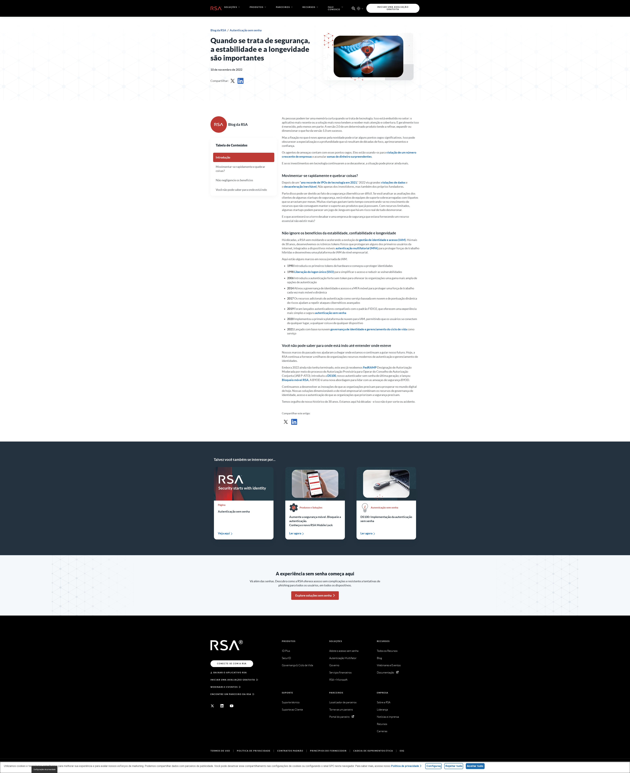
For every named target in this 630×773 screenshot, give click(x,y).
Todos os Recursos (387, 650)
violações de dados (393, 182)
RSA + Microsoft (338, 679)
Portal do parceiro (339, 716)
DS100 (331, 375)
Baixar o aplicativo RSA (230, 672)
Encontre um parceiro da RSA (230, 694)
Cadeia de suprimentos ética (373, 751)
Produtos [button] (256, 7)
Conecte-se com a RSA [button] (232, 663)
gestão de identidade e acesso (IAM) (382, 240)
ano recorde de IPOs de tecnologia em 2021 (329, 182)
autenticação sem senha (330, 313)
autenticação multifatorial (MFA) (357, 248)
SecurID (286, 658)
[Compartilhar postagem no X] (233, 81)
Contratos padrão (290, 751)
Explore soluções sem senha (313, 595)
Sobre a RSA (383, 702)
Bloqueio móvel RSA (295, 380)
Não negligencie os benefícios (234, 180)
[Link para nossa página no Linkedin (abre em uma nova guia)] (222, 706)
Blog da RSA (218, 30)
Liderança (382, 709)
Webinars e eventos (224, 687)
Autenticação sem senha (246, 30)
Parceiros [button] (283, 7)
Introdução (223, 157)
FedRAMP (370, 367)
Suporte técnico (291, 702)
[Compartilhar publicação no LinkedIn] (240, 81)
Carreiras (382, 731)
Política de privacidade (254, 751)
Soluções (335, 641)
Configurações (434, 766)
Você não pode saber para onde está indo (241, 189)
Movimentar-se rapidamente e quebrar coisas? (240, 169)
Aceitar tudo (475, 766)
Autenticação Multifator (343, 658)
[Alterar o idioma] (358, 8)
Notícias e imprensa (388, 716)
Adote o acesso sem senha (343, 650)
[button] (353, 8)
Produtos (288, 641)
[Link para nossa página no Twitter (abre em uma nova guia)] (212, 706)
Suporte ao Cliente (292, 709)
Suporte (287, 693)
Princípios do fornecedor (328, 751)
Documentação (385, 672)
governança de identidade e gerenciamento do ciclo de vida (368, 329)
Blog (379, 658)
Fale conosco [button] (334, 8)
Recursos (383, 641)
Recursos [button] (309, 7)
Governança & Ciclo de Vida (297, 665)
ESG (402, 751)
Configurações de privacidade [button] (44, 769)
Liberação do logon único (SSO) (314, 272)
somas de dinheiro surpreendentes (349, 156)
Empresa (382, 693)
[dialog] (315, 767)
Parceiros (336, 693)
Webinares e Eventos (389, 665)
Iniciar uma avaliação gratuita (232, 680)
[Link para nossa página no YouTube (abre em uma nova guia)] (231, 706)
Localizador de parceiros (343, 702)
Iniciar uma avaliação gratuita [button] (393, 8)
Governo (334, 665)
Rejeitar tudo (453, 766)
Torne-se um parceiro (341, 709)
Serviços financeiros (340, 672)
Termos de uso (220, 751)
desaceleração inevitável (300, 186)
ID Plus (286, 650)
